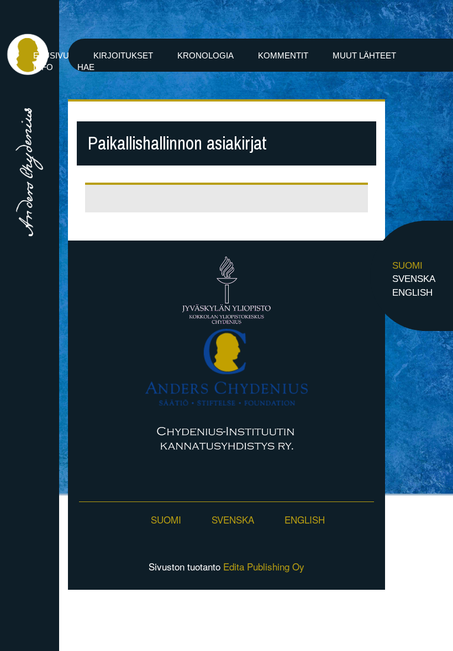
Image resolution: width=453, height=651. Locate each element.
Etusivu (51, 55)
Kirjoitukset (123, 55)
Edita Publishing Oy (263, 566)
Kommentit (283, 55)
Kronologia (205, 55)
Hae (85, 67)
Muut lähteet (364, 55)
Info (43, 67)
